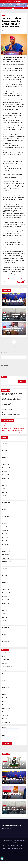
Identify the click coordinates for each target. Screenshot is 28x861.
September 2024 (6, 520)
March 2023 (5, 582)
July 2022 (4, 610)
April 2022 (5, 620)
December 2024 (6, 509)
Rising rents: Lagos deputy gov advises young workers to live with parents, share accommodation (13, 414)
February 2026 (6, 461)
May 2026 (4, 450)
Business (4, 673)
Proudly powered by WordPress (9, 840)
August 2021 (5, 638)
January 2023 (5, 589)
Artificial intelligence (7, 666)
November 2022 (6, 596)
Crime (3, 680)
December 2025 (6, 467)
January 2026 (5, 464)
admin (16, 767)
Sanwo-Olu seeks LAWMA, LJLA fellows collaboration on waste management (13, 301)
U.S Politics (5, 718)
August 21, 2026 (8, 767)
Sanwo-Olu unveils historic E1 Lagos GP (9, 280)
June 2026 (5, 447)
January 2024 (6, 547)
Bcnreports (5, 670)
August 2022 (5, 606)
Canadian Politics (6, 677)
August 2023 (5, 565)
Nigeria (4, 704)
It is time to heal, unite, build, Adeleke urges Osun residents (13, 794)
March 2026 (5, 457)
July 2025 (4, 485)
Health (4, 694)
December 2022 (6, 593)
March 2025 (5, 499)
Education (4, 684)
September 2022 (6, 603)
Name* (4, 727)
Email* (4, 735)
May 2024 (4, 533)
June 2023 (5, 572)
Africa (3, 656)
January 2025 (5, 506)
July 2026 (4, 443)
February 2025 (6, 502)
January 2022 (5, 631)
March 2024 (5, 540)
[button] (23, 8)
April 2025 (5, 495)
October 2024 (5, 516)
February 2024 (6, 544)
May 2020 (4, 645)
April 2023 (5, 579)
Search (4, 377)
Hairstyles (4, 423)
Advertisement (6, 652)
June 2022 (5, 613)
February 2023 (6, 586)
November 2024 (6, 513)
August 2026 (5, 440)
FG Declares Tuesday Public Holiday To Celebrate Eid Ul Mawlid (14, 765)
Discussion (3, 845)
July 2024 (4, 527)
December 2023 (6, 551)
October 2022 (5, 599)
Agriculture (5, 663)
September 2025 (6, 478)
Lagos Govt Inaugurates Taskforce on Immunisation (20, 280)
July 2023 (4, 568)
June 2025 (5, 488)
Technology (5, 715)
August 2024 (5, 523)
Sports (4, 711)
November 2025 (6, 471)
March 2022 (5, 624)
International (5, 698)
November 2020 (6, 641)
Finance (4, 691)
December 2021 (6, 634)
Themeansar (13, 842)
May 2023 (4, 575)
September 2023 (6, 561)
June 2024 (5, 530)
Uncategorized (6, 722)
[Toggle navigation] (13, 8)
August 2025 (5, 481)
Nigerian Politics (6, 708)
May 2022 (4, 617)
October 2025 (5, 474)
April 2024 (5, 537)
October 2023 (5, 558)
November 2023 (6, 554)
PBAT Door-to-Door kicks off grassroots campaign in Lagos (14, 316)
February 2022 (6, 627)
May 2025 (4, 492)
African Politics (6, 659)
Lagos (4, 15)
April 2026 (5, 454)
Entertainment (5, 687)
